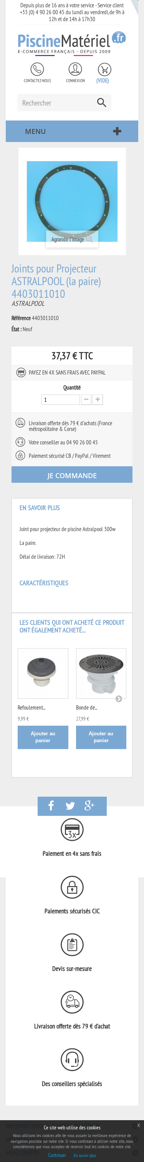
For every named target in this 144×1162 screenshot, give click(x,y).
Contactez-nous (37, 80)
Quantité (72, 387)
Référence (21, 318)
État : (17, 329)
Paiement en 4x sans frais (72, 853)
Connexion (75, 80)
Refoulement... (31, 707)
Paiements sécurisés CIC (72, 911)
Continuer (57, 1155)
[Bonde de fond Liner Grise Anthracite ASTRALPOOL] (101, 673)
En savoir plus (85, 1155)
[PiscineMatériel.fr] (72, 43)
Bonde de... (86, 707)
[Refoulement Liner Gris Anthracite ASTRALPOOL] (43, 673)
